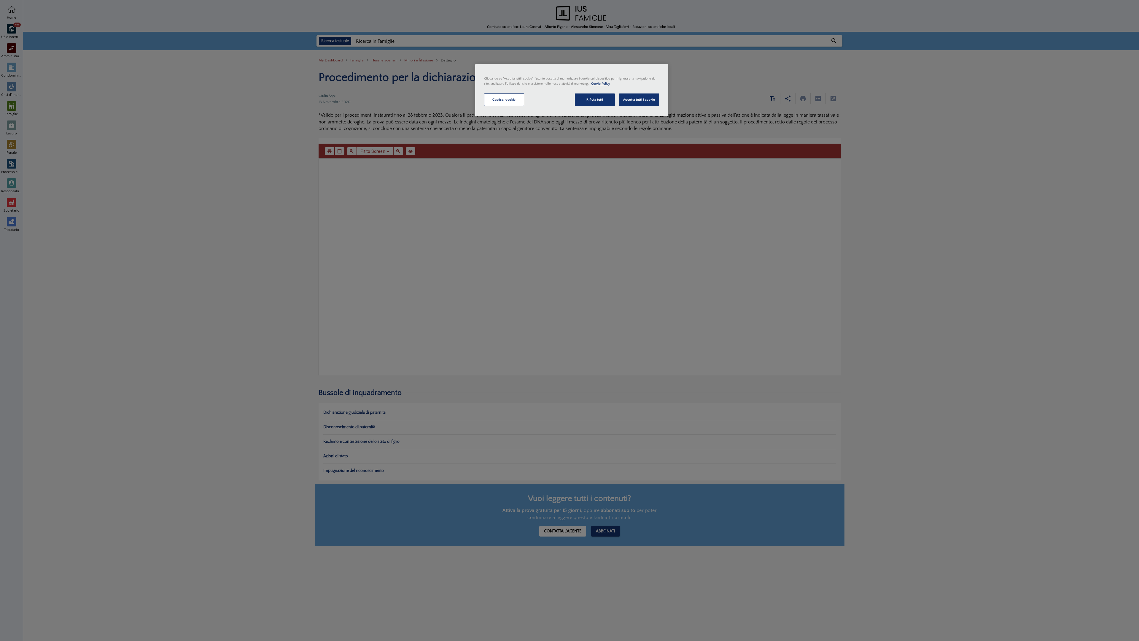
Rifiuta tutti (594, 99)
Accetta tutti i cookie (639, 99)
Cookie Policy (600, 83)
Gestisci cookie (504, 99)
